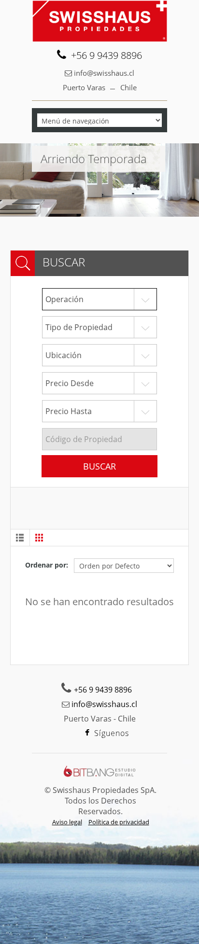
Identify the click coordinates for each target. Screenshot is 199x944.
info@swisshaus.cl (104, 73)
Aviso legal (67, 822)
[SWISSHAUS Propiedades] (99, 21)
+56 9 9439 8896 (106, 55)
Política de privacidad (118, 822)
